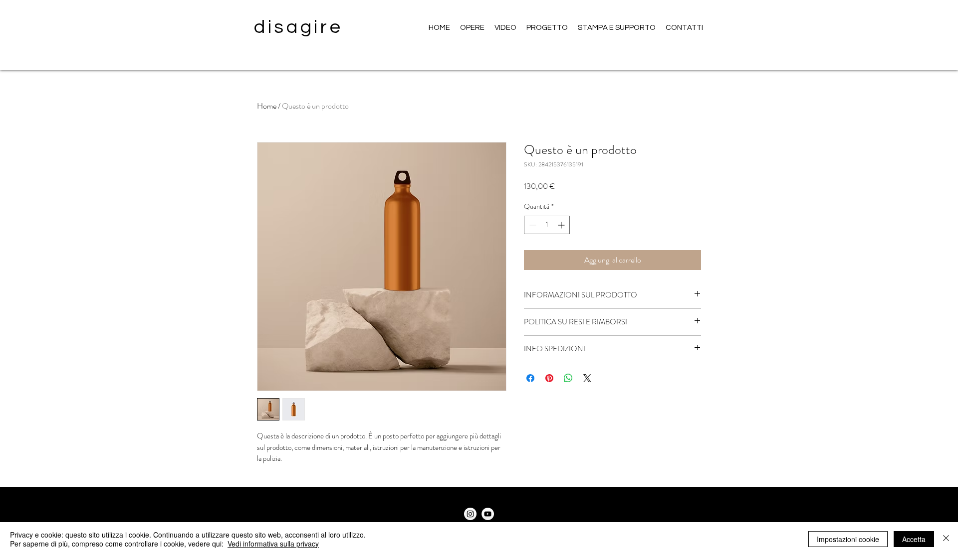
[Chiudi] (946, 539)
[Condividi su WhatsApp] (568, 378)
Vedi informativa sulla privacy (273, 544)
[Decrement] (531, 225)
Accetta (914, 539)
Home (266, 106)
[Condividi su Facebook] (530, 378)
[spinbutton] (547, 225)
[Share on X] (587, 378)
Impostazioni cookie (848, 539)
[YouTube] (487, 514)
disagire (298, 27)
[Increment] (562, 225)
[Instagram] (470, 514)
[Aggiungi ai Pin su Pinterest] (549, 378)
